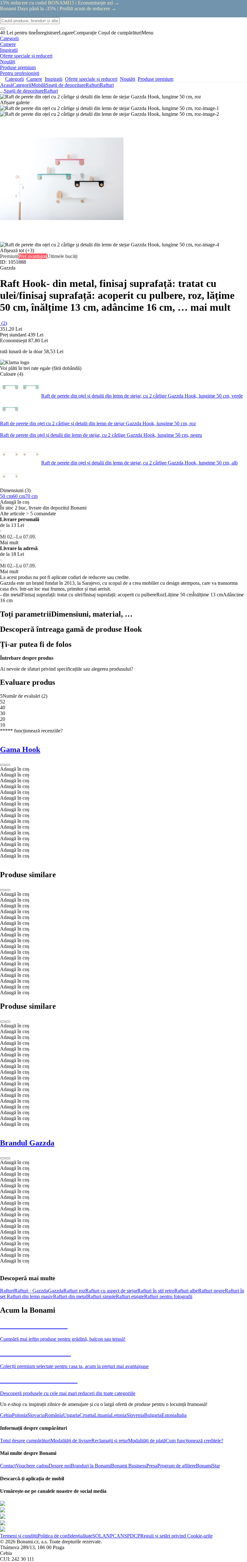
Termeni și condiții (19, 1536)
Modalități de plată (147, 1440)
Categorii (22, 85)
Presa (151, 1465)
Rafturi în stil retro (155, 1290)
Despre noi (60, 1465)
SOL (97, 1536)
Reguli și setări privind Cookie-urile (176, 1536)
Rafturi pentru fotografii (168, 1296)
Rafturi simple (101, 1296)
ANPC (109, 1536)
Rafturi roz (74, 1290)
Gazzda (55, 1290)
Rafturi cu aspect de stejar (111, 1290)
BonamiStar (208, 1465)
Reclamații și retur (109, 1440)
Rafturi (107, 85)
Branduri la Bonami (91, 1465)
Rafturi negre (211, 1290)
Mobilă (38, 85)
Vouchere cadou (32, 1465)
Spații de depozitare (66, 85)
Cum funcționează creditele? (194, 1440)
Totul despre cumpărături (25, 1440)
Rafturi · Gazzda (31, 1290)
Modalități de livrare (70, 1440)
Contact (8, 1465)
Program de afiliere (176, 1465)
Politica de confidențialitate (65, 1536)
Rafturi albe (186, 1290)
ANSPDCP (128, 1536)
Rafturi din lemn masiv (30, 1296)
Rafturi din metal (70, 1296)
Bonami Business (128, 1465)
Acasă (6, 85)
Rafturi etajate (130, 1296)
